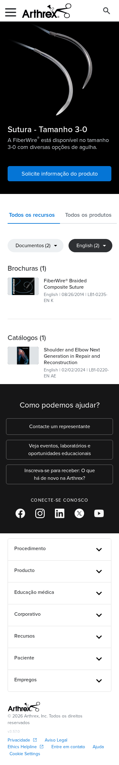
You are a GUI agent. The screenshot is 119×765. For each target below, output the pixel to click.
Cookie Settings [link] (25, 753)
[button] (34, 216)
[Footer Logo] (24, 706)
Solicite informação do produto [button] (60, 174)
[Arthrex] (44, 10)
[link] (23, 286)
